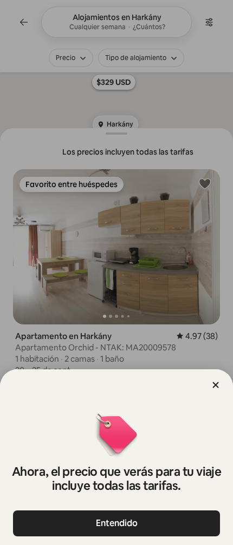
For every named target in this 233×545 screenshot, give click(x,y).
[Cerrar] (215, 385)
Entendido (117, 523)
